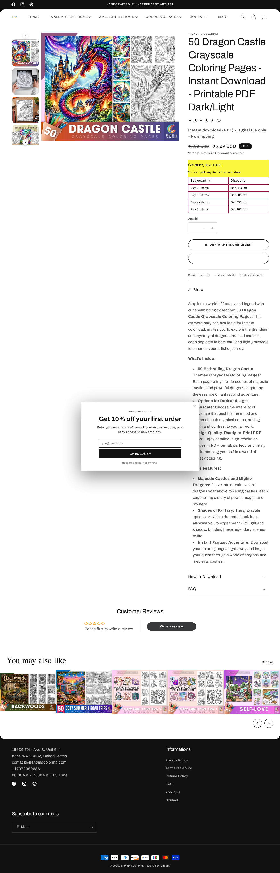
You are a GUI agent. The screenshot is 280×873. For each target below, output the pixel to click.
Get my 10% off (140, 453)
